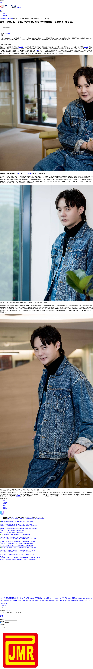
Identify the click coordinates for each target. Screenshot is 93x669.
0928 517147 (3, 605)
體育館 (86, 600)
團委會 (56, 598)
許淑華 (65, 600)
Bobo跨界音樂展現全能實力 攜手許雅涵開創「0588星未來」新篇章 (16, 524)
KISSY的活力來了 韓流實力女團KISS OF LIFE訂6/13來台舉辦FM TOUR (17, 554)
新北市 (1, 600)
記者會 (60, 600)
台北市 (4, 503)
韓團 (80, 600)
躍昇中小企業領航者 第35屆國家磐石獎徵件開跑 (11, 533)
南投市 (21, 598)
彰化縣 (80, 598)
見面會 (56, 600)
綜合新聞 (34, 600)
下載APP (5, 15)
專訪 (38, 50)
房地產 (84, 598)
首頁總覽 (2, 18)
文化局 (90, 598)
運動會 (69, 600)
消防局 (7, 600)
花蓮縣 (46, 600)
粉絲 (30, 600)
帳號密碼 (2, 621)
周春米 (53, 598)
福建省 (26, 600)
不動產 (1, 598)
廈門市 (77, 598)
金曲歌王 (21, 47)
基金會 (60, 598)
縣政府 (37, 600)
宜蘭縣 (69, 598)
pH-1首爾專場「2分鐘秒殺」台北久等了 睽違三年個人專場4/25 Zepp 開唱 (17, 541)
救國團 (87, 598)
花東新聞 (42, 600)
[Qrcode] (20, 667)
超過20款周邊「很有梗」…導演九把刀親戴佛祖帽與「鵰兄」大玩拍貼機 (17, 550)
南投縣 (26, 598)
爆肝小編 (30, 517)
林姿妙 (4, 600)
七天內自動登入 (5, 622)
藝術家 (49, 600)
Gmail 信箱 (8, 610)
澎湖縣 (19, 600)
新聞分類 (5, 13)
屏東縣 (73, 598)
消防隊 (11, 600)
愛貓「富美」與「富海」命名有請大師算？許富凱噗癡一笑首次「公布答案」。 (27, 518)
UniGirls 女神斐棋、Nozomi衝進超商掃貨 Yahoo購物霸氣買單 (14, 537)
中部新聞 (7, 598)
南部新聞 (38, 598)
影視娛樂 (11, 18)
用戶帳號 (2, 619)
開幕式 (72, 600)
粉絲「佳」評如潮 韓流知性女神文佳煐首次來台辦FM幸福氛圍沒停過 (16, 546)
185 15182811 (4, 603)
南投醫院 (32, 598)
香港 (83, 600)
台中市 (43, 598)
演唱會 (15, 600)
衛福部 (52, 600)
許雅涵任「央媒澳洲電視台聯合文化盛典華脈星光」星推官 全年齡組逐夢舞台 (18, 528)
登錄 (1, 2)
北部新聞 (5, 502)
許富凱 (86, 47)
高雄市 (89, 600)
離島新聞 (76, 600)
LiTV (4, 500)
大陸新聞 (64, 598)
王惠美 (23, 600)
